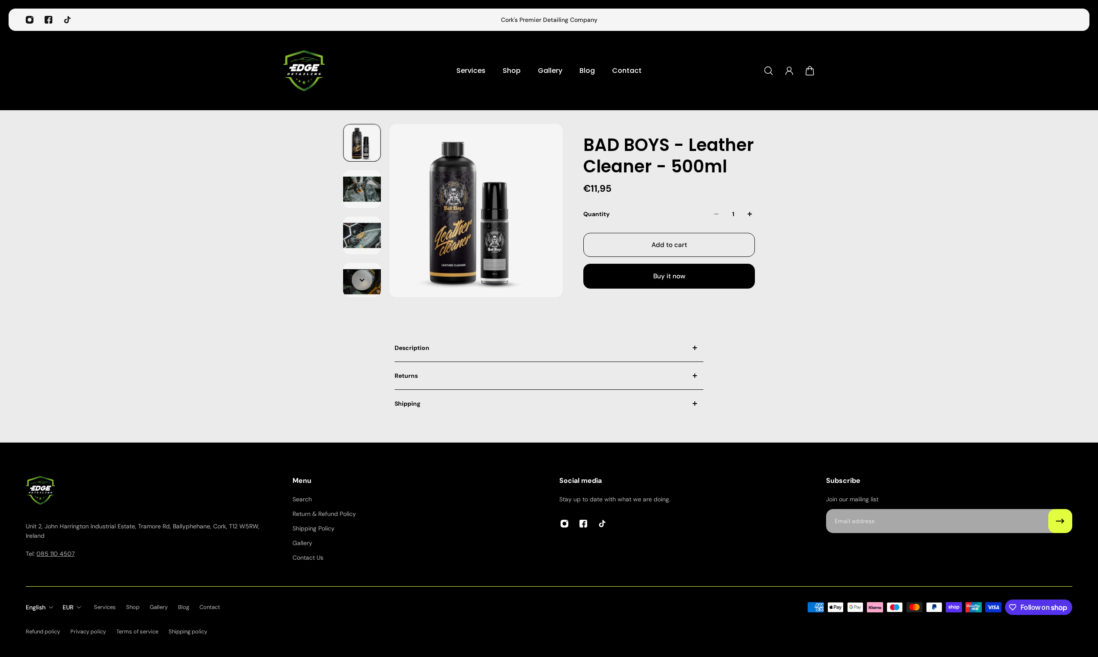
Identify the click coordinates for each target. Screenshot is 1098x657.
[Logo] (304, 70)
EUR (68, 607)
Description (412, 348)
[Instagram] (29, 19)
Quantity (596, 214)
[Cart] (809, 70)
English (35, 607)
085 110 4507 (55, 554)
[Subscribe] (1060, 521)
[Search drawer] (768, 70)
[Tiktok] (67, 19)
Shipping (407, 403)
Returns (406, 376)
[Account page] (789, 70)
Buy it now (669, 276)
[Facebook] (48, 19)
